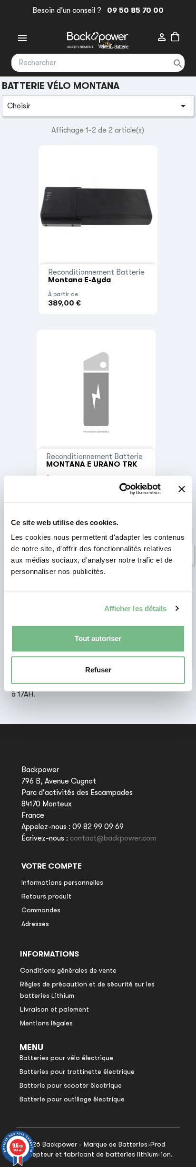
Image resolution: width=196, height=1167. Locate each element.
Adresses (35, 924)
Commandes (40, 910)
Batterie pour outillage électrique (72, 1099)
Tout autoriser (98, 638)
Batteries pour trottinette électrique (77, 1071)
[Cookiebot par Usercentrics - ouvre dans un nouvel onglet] (121, 489)
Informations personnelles (62, 882)
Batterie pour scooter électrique (71, 1085)
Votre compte (51, 866)
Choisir (98, 106)
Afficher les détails (135, 608)
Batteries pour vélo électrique (66, 1058)
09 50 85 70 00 (133, 10)
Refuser (98, 670)
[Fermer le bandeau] (181, 489)
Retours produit (46, 896)
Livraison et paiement (54, 1009)
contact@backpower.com (113, 838)
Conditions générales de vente (68, 970)
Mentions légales (46, 1023)
